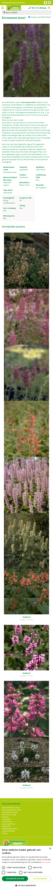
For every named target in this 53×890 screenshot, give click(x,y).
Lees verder (46, 862)
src (49, 8)
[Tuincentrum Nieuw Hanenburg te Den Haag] (13, 7)
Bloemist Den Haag (9, 814)
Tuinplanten (6, 819)
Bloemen (5, 817)
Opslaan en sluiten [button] (15, 879)
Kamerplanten (7, 821)
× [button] (50, 849)
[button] (26, 885)
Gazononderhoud (8, 824)
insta (49, 2)
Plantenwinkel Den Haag (10, 807)
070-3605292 (41, 8)
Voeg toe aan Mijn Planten (41, 17)
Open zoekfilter (11, 12)
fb (45, 2)
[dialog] (26, 868)
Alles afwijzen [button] (40, 879)
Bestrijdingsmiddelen (9, 829)
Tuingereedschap (8, 831)
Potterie (5, 833)
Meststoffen (6, 826)
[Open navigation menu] (2, 7)
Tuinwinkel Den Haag (9, 812)
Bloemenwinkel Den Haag (11, 810)
